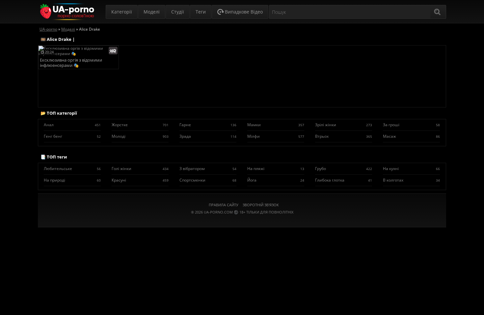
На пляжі (275, 168)
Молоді (140, 136)
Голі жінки (140, 168)
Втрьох (343, 136)
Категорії (121, 12)
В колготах (411, 180)
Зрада (207, 136)
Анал (72, 125)
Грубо (343, 168)
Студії (177, 12)
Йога (275, 180)
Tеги (201, 12)
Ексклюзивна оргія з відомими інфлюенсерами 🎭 (71, 62)
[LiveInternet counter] (242, 220)
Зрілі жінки (343, 125)
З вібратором (207, 168)
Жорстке (140, 125)
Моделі (152, 12)
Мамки (275, 125)
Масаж (411, 136)
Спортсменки (207, 180)
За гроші (411, 125)
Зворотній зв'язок (261, 204)
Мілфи (275, 136)
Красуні (140, 180)
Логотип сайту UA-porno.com (66, 11)
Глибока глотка (343, 180)
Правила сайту (223, 204)
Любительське (72, 168)
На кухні (411, 168)
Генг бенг (72, 136)
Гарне (207, 125)
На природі (72, 180)
